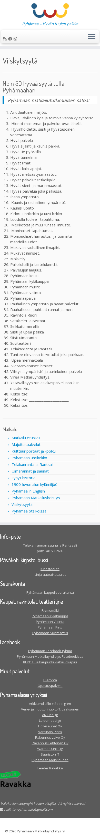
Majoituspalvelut (26, 444)
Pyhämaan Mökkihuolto (50, 760)
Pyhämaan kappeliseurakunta (50, 592)
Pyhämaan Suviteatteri (50, 633)
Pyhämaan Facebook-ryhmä (50, 650)
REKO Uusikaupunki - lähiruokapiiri (50, 662)
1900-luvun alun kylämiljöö (34, 484)
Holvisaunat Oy (50, 726)
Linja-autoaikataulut (50, 574)
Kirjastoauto (50, 569)
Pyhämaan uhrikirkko (29, 457)
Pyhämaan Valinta (50, 621)
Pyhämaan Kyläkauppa (50, 616)
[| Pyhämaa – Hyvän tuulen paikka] (50, 10)
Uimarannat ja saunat (30, 471)
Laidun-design (50, 720)
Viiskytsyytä (22, 504)
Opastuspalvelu (50, 685)
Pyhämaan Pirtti (50, 627)
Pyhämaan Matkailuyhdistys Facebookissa (50, 656)
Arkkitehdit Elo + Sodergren (50, 703)
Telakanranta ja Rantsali (32, 464)
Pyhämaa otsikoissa (29, 511)
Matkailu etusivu (26, 437)
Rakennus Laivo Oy (50, 737)
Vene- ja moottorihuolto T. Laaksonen (50, 709)
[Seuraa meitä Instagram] (16, 38)
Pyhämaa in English (28, 491)
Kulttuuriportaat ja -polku (34, 451)
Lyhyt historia (23, 477)
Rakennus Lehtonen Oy (50, 743)
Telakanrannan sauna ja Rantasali (50, 545)
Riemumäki (50, 610)
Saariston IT (50, 754)
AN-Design (50, 715)
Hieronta (50, 680)
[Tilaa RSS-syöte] (5, 38)
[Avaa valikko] (91, 37)
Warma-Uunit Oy (50, 748)
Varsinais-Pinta (50, 731)
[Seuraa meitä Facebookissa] (11, 38)
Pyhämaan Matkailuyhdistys (36, 497)
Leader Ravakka (50, 768)
